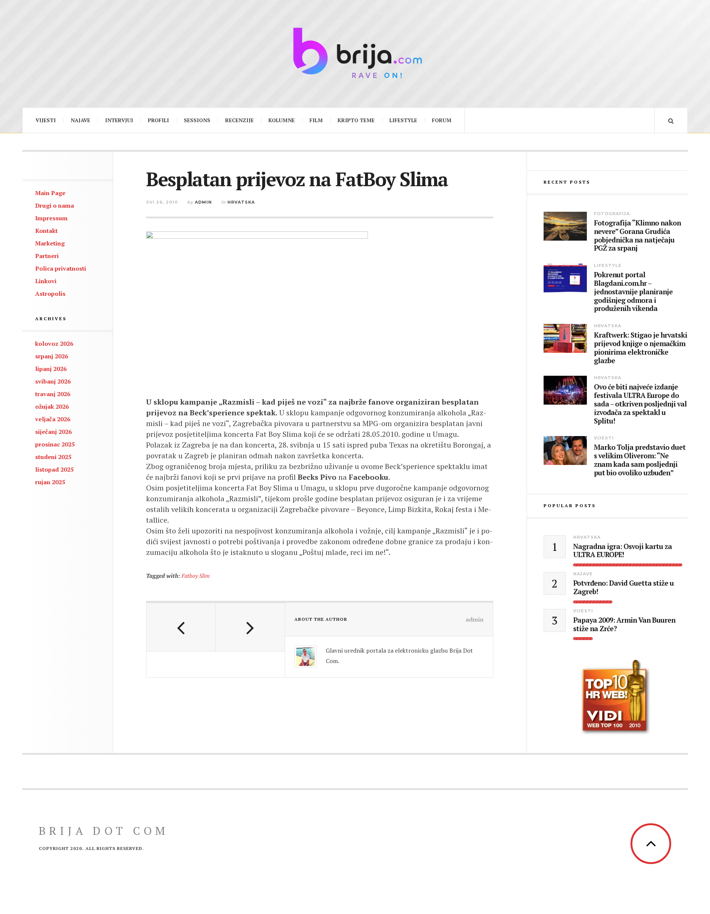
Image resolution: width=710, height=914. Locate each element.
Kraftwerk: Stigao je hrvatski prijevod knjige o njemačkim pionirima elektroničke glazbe (640, 348)
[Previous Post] (181, 627)
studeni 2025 (53, 457)
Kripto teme (356, 120)
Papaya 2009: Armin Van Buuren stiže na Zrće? (624, 624)
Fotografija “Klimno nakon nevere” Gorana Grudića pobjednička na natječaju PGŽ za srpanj (637, 235)
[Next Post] (250, 627)
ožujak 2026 (52, 406)
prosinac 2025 (55, 444)
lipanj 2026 (51, 369)
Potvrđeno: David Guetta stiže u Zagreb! (623, 587)
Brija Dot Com (104, 830)
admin (203, 202)
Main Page (50, 193)
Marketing (50, 243)
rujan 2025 (50, 482)
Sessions (197, 120)
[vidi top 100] (616, 697)
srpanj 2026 (51, 356)
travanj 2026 (52, 394)
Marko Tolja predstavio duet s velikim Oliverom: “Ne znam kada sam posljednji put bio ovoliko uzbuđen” (640, 460)
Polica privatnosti (60, 268)
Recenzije (239, 120)
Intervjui (119, 120)
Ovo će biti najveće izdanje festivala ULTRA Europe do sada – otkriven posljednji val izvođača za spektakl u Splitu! (640, 404)
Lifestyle (403, 120)
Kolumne (281, 120)
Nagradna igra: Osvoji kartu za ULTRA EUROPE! (622, 550)
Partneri (47, 256)
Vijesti (46, 120)
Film (316, 120)
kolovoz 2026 (54, 343)
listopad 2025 (54, 469)
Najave (80, 120)
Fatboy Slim (196, 575)
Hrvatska (241, 202)
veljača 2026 (52, 419)
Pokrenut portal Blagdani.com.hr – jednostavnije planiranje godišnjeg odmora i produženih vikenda (633, 292)
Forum (442, 120)
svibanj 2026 (53, 381)
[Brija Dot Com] (355, 52)
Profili (158, 120)
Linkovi (46, 281)
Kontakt (46, 231)
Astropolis (50, 293)
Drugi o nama (54, 205)
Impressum (51, 218)
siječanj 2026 (53, 432)
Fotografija (612, 213)
